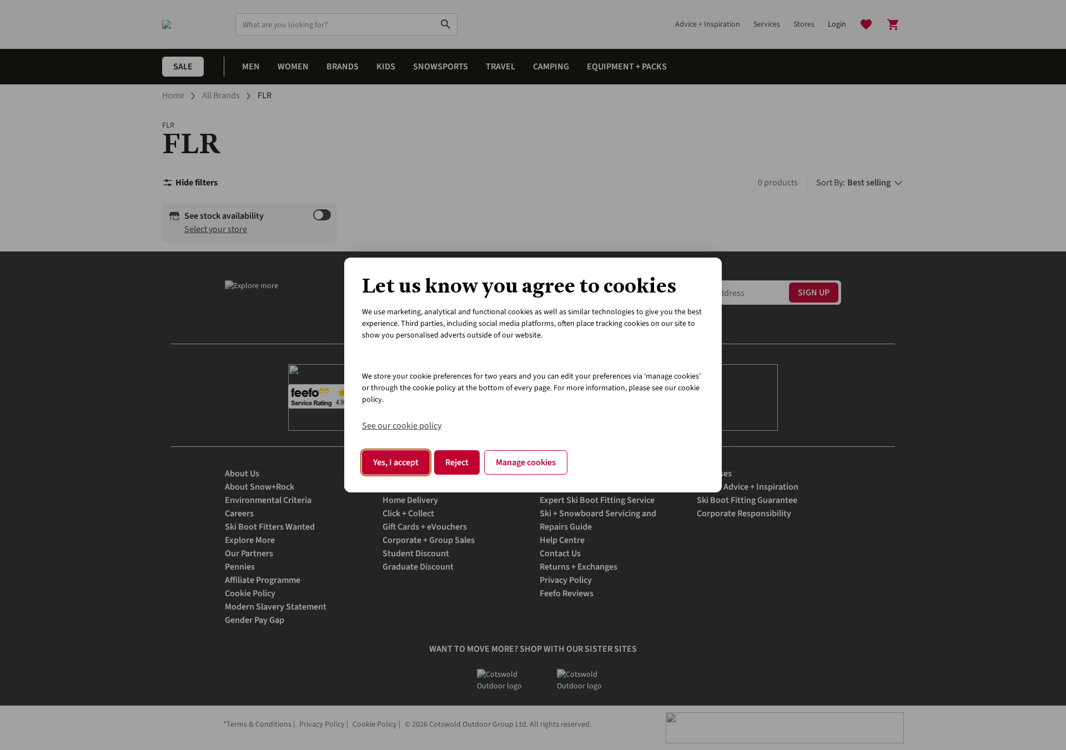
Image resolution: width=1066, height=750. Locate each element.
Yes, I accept (396, 462)
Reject (457, 462)
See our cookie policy (401, 426)
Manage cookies (526, 462)
